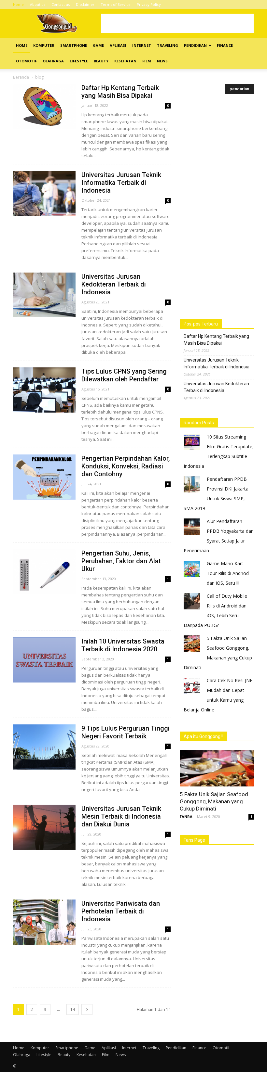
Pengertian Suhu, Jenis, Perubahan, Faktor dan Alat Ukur (121, 561)
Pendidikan (195, 45)
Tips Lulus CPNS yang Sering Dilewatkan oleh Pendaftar (124, 375)
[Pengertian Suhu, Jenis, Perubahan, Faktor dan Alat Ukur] (44, 571)
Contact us (60, 4)
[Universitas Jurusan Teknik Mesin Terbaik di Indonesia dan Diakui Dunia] (44, 827)
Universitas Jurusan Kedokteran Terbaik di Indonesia (113, 284)
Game (98, 45)
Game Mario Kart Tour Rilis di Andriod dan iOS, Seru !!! (228, 573)
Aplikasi (118, 45)
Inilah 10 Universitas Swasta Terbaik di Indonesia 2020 (122, 645)
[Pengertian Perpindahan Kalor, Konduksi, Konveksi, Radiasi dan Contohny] (44, 477)
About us (37, 4)
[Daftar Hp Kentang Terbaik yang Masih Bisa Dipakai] (44, 106)
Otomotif (26, 60)
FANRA (186, 816)
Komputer (43, 45)
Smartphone (73, 45)
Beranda (21, 77)
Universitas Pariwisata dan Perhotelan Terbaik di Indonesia (120, 911)
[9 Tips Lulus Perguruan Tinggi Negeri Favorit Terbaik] (44, 747)
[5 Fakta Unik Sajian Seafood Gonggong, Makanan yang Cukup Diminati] (217, 768)
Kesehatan (125, 60)
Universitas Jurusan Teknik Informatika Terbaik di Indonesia (121, 182)
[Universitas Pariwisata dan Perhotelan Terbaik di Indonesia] (44, 922)
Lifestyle (79, 60)
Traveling (167, 45)
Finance (225, 45)
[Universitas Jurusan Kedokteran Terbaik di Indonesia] (44, 295)
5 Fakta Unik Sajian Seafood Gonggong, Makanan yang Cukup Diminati (214, 801)
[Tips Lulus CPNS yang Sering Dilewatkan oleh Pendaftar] (44, 390)
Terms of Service (116, 4)
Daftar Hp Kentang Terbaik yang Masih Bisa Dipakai (120, 91)
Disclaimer (85, 4)
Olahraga (53, 60)
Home (18, 4)
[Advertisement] (177, 23)
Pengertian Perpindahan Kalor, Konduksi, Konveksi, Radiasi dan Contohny (125, 466)
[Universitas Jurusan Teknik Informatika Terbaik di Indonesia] (44, 193)
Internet (141, 45)
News (162, 60)
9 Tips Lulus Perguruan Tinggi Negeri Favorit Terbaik (125, 732)
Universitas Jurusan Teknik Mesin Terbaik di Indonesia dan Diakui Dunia (121, 816)
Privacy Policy (149, 4)
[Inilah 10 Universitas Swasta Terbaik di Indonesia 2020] (44, 660)
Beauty (101, 60)
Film (146, 60)
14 (72, 1009)
